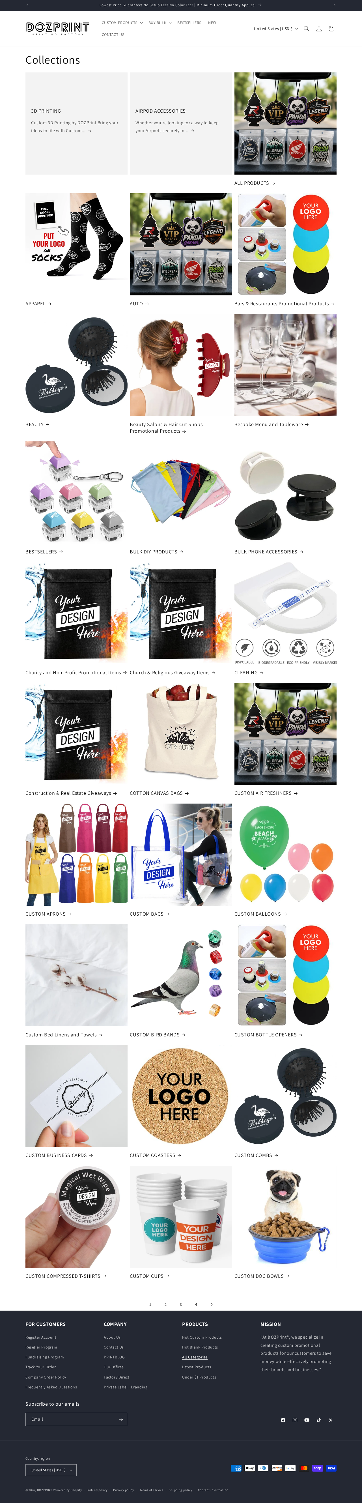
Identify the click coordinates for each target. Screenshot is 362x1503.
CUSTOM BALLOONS (257, 914)
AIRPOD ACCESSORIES (160, 111)
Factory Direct (116, 1377)
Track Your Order (40, 1366)
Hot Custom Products (202, 1337)
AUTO (136, 303)
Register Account (41, 1337)
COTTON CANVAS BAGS (156, 793)
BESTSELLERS (41, 551)
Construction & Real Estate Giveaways (68, 793)
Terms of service (151, 1490)
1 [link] (150, 1304)
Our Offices (114, 1366)
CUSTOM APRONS (45, 914)
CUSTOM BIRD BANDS (155, 1034)
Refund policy (97, 1490)
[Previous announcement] (27, 5)
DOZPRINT (44, 1490)
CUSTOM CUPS (147, 1276)
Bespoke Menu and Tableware (268, 424)
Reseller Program (41, 1347)
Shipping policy (180, 1490)
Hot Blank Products (200, 1347)
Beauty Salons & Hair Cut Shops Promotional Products (166, 427)
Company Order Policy (45, 1377)
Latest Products (196, 1366)
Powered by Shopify (67, 1490)
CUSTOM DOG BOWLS (259, 1276)
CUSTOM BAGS (147, 914)
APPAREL (35, 303)
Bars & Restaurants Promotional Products (281, 303)
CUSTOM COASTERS (152, 1155)
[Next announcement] (334, 5)
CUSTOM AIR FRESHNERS (263, 793)
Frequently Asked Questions (51, 1387)
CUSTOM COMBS (253, 1155)
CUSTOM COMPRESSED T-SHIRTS (63, 1276)
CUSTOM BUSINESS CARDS (56, 1155)
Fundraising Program (44, 1357)
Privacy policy (123, 1490)
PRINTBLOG (114, 1357)
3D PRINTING (46, 111)
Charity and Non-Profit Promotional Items (73, 672)
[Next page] (211, 1304)
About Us (112, 1337)
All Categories (195, 1357)
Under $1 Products (199, 1377)
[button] (121, 23)
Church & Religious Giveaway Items (170, 672)
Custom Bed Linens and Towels (61, 1034)
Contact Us (114, 1347)
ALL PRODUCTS (251, 183)
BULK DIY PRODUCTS (153, 551)
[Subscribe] (121, 1419)
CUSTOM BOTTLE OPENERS (265, 1034)
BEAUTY (34, 424)
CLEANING (246, 672)
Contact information (213, 1490)
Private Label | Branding (125, 1387)
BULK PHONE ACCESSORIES (266, 551)
